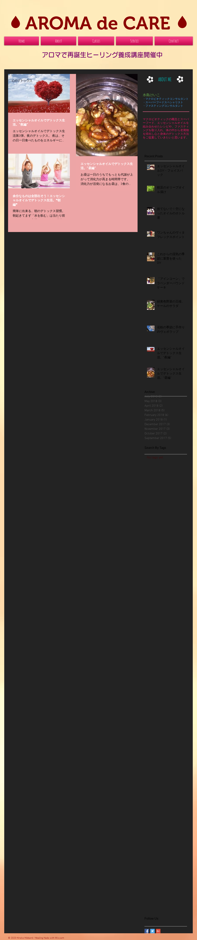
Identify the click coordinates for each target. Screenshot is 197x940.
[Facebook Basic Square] (146, 931)
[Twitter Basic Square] (152, 931)
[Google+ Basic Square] (158, 931)
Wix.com (59, 938)
